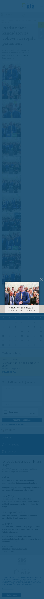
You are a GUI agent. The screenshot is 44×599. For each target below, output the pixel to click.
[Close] (41, 279)
